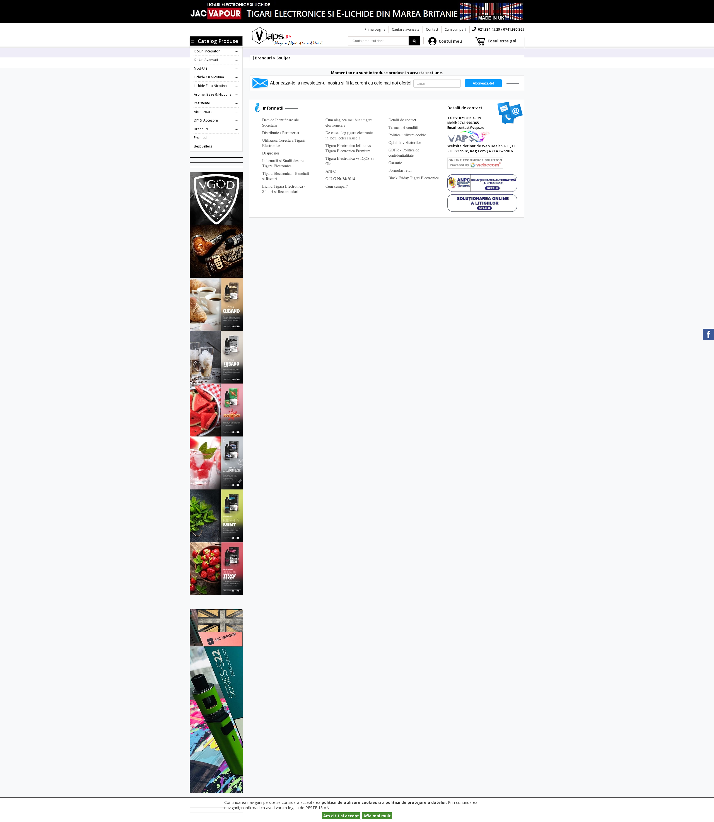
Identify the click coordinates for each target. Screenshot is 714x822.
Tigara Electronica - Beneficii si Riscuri (285, 176)
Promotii (201, 137)
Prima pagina (375, 29)
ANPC (330, 171)
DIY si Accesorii (206, 120)
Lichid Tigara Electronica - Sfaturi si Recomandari (283, 188)
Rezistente (202, 103)
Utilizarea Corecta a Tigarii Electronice (283, 142)
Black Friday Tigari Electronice (414, 177)
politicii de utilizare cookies (349, 802)
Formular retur (400, 170)
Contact (432, 29)
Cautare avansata (405, 29)
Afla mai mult (377, 815)
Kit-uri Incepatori (207, 51)
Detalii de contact (402, 119)
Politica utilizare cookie (407, 134)
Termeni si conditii (403, 127)
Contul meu (450, 41)
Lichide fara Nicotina (210, 85)
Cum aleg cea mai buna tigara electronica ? (348, 122)
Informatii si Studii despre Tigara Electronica (282, 163)
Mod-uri (200, 68)
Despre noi (270, 153)
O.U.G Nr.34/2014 (340, 178)
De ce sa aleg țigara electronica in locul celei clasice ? (349, 135)
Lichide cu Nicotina (209, 77)
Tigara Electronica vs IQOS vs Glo (349, 161)
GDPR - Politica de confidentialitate (404, 152)
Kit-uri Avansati (206, 59)
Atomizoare (203, 111)
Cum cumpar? (455, 29)
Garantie (395, 162)
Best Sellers (203, 146)
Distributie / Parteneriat (280, 132)
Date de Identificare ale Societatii (280, 122)
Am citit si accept (341, 815)
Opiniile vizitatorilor (405, 142)
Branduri (201, 129)
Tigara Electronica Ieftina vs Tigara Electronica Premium (348, 148)
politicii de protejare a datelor (415, 802)
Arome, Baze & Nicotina (212, 94)
